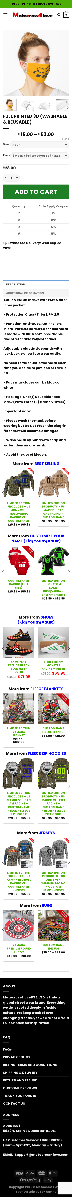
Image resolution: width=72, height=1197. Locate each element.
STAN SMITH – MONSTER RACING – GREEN (53, 665)
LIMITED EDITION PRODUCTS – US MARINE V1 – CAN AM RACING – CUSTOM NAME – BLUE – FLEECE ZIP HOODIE (19, 803)
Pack (6, 155)
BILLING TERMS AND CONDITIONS (30, 1065)
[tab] (36, 284)
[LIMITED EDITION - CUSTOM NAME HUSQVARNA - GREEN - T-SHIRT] (53, 561)
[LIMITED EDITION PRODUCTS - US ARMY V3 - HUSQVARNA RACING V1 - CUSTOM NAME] (18, 483)
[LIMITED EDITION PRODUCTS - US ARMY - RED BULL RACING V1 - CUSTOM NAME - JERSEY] (18, 853)
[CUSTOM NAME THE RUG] (53, 925)
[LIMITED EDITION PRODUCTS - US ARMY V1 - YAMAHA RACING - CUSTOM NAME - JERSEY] (53, 853)
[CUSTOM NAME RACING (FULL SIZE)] (18, 561)
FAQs (7, 1049)
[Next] (62, 62)
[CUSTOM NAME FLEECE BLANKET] (53, 708)
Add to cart (36, 192)
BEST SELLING (47, 463)
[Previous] (9, 62)
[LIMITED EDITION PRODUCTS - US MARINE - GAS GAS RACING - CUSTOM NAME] (53, 483)
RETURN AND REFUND (20, 1080)
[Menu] (5, 15)
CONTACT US (14, 1103)
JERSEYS (47, 833)
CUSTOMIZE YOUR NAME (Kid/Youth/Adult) (37, 538)
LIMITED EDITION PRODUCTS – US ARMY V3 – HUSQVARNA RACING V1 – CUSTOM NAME (18, 512)
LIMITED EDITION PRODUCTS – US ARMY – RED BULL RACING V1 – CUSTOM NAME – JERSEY (19, 881)
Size (6, 144)
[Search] (58, 15)
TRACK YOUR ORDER (19, 1095)
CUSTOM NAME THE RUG (53, 946)
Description (15, 284)
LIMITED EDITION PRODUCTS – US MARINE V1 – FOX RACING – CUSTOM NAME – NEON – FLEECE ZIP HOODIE (53, 803)
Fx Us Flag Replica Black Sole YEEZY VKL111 (19, 667)
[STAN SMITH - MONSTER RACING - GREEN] (53, 642)
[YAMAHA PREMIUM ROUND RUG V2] (18, 925)
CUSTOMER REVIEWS (20, 1088)
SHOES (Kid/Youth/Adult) (36, 620)
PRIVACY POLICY (16, 1057)
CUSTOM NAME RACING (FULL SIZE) (19, 584)
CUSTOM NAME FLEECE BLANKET (53, 730)
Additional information (25, 293)
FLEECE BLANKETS (47, 689)
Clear (65, 138)
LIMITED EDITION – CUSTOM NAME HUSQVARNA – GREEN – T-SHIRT (53, 588)
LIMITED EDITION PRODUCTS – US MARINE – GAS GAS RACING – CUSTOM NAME (53, 510)
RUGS (47, 905)
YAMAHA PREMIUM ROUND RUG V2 (19, 948)
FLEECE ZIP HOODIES (47, 753)
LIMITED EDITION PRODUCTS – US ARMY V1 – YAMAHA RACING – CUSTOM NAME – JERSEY (53, 881)
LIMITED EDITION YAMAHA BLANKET (18, 732)
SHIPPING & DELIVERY (20, 1072)
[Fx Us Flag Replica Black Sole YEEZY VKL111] (18, 642)
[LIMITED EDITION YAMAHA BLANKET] (18, 708)
